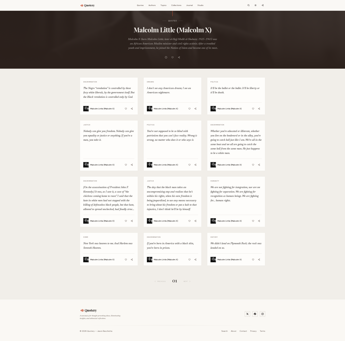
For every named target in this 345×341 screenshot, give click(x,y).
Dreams (150, 82)
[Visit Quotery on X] (247, 314)
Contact (243, 331)
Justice (86, 125)
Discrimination (90, 82)
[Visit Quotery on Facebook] (255, 314)
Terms (262, 331)
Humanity (215, 181)
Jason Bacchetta (104, 331)
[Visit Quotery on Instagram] (262, 314)
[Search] (248, 5)
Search (224, 331)
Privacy (253, 331)
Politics (214, 82)
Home (85, 237)
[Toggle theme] (255, 5)
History (214, 237)
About (233, 331)
